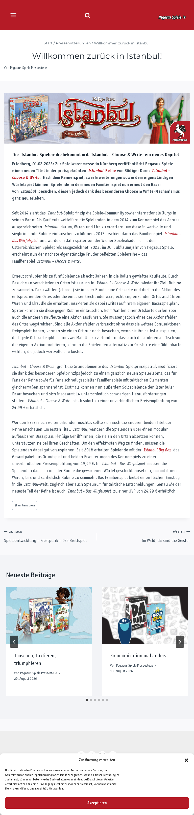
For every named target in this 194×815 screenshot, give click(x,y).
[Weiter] (180, 642)
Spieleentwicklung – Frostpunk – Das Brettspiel (45, 536)
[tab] (87, 700)
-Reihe (102, 171)
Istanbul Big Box (157, 450)
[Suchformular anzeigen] (87, 15)
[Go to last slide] (14, 642)
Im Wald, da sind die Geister (166, 536)
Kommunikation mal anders (138, 656)
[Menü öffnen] (13, 15)
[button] (186, 760)
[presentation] (49, 615)
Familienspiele (24, 505)
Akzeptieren (97, 803)
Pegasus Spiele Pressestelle (28, 68)
